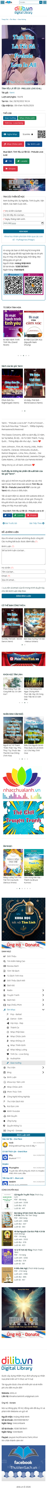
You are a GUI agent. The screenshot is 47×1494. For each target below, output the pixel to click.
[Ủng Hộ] (23, 947)
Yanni (12, 92)
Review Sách (13, 966)
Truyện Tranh (13, 995)
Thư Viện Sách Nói (15, 1101)
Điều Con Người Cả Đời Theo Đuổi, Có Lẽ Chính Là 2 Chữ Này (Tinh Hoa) (13, 749)
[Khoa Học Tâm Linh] (23, 940)
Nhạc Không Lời (17, 1041)
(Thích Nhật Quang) (29, 1268)
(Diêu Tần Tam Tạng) (29, 1214)
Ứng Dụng (11, 1121)
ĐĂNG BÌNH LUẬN (23, 596)
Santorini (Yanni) (31, 639)
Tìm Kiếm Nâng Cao (16, 961)
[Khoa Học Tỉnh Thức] (23, 191)
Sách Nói (11, 1000)
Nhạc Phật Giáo (17, 1032)
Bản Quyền (12, 1116)
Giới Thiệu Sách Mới (16, 980)
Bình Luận (35, 144)
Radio (9, 990)
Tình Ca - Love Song (14, 123)
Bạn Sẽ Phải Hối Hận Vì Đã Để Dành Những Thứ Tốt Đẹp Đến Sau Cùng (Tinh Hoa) (33, 749)
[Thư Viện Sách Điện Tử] (23, 1480)
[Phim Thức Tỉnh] (23, 666)
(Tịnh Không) (29, 1232)
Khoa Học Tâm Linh (16, 1082)
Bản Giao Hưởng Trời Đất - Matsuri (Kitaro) (12, 640)
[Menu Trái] (2, 3)
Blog (9, 1072)
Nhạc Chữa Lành (27, 118)
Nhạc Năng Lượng (18, 1050)
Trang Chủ (5, 19)
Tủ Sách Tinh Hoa (15, 976)
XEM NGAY (23, 231)
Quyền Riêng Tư (14, 1126)
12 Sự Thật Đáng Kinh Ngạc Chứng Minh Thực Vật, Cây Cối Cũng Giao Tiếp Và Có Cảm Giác (13, 694)
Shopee (12, 168)
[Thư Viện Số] (8, 3)
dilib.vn (13, 1393)
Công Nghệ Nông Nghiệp (18, 1097)
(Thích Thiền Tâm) (28, 1251)
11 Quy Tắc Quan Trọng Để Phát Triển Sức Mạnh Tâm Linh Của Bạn (33, 693)
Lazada (24, 161)
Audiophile (15, 1058)
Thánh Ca (14, 1027)
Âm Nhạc (13, 19)
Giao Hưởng (22, 19)
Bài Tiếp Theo (36, 523)
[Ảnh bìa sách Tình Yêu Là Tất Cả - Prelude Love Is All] (23, 84)
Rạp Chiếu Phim (14, 1005)
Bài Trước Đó (11, 523)
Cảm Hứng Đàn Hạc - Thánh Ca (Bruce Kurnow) (12, 878)
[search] (40, 2)
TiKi (10, 161)
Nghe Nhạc (12, 134)
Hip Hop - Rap (16, 1023)
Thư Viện (11, 1067)
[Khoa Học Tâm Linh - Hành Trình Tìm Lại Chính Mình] (23, 1329)
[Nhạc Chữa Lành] (23, 799)
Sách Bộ (11, 985)
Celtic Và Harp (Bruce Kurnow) (33, 877)
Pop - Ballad (16, 1014)
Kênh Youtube (13, 1111)
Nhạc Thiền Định (18, 1045)
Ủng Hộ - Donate (14, 1130)
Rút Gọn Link (13, 1106)
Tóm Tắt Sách (13, 971)
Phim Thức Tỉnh (14, 1092)
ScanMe (26, 134)
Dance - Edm (16, 1019)
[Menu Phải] (44, 3)
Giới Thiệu (11, 956)
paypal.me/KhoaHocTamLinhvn (23, 1437)
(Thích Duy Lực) (28, 1195)
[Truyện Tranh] (23, 834)
